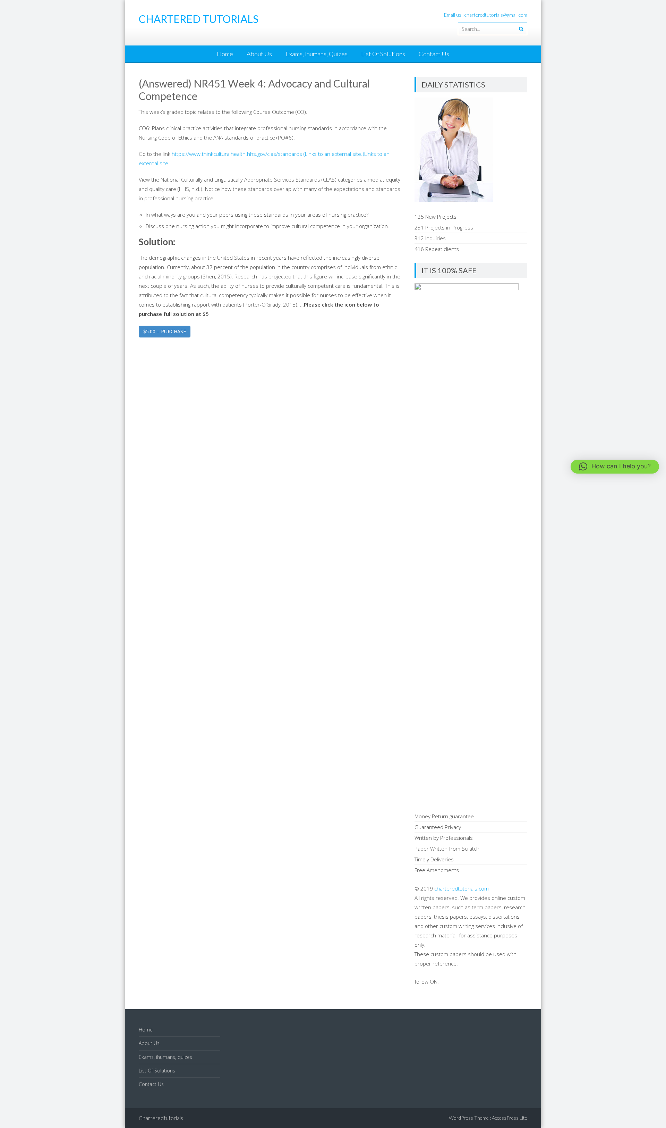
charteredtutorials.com (461, 888)
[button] (615, 467)
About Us (259, 54)
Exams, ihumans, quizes (316, 54)
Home (225, 54)
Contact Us (434, 54)
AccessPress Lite (509, 1118)
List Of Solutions (383, 54)
